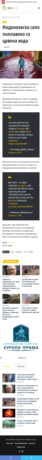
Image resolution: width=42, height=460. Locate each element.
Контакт (32, 443)
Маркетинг (21, 447)
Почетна (7, 17)
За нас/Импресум (21, 443)
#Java (13, 200)
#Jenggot (21, 128)
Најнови (7, 366)
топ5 (25, 252)
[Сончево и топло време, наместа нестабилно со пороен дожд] (8, 424)
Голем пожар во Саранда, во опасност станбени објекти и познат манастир (30, 310)
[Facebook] (19, 451)
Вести (13, 17)
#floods (11, 131)
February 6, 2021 (15, 152)
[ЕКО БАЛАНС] (10, 8)
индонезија (19, 252)
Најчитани (20, 366)
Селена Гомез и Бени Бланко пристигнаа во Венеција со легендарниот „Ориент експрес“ (27, 377)
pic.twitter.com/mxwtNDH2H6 (20, 206)
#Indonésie (13, 203)
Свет (18, 17)
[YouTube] (22, 451)
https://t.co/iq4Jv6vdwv (17, 143)
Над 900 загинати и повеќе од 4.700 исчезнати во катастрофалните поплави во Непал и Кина (28, 401)
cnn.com (11, 242)
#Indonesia (13, 140)
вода (12, 252)
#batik (28, 131)
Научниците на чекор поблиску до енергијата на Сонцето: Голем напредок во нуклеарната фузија (28, 412)
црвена (31, 252)
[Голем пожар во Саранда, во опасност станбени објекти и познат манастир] (31, 299)
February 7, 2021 (15, 215)
